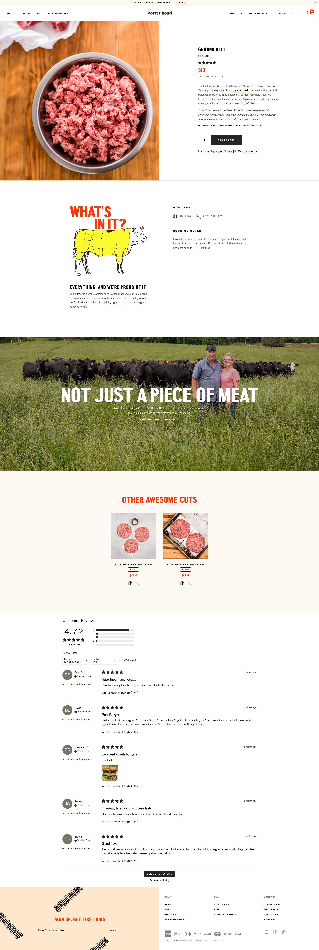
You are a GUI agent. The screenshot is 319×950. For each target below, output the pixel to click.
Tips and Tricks (259, 13)
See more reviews (159, 873)
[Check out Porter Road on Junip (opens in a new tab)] (165, 880)
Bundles (170, 914)
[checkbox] (132, 661)
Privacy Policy (218, 941)
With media (130, 660)
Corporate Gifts (225, 914)
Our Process (272, 904)
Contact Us (221, 904)
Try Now (181, 3)
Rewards (270, 919)
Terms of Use (201, 941)
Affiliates (271, 914)
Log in (296, 13)
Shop (10, 13)
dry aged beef (240, 90)
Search (281, 13)
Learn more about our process (159, 419)
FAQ (216, 909)
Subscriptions (174, 919)
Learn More (250, 152)
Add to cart (226, 140)
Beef (167, 904)
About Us (236, 13)
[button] (207, 62)
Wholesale (271, 909)
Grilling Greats (57, 13)
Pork (167, 909)
